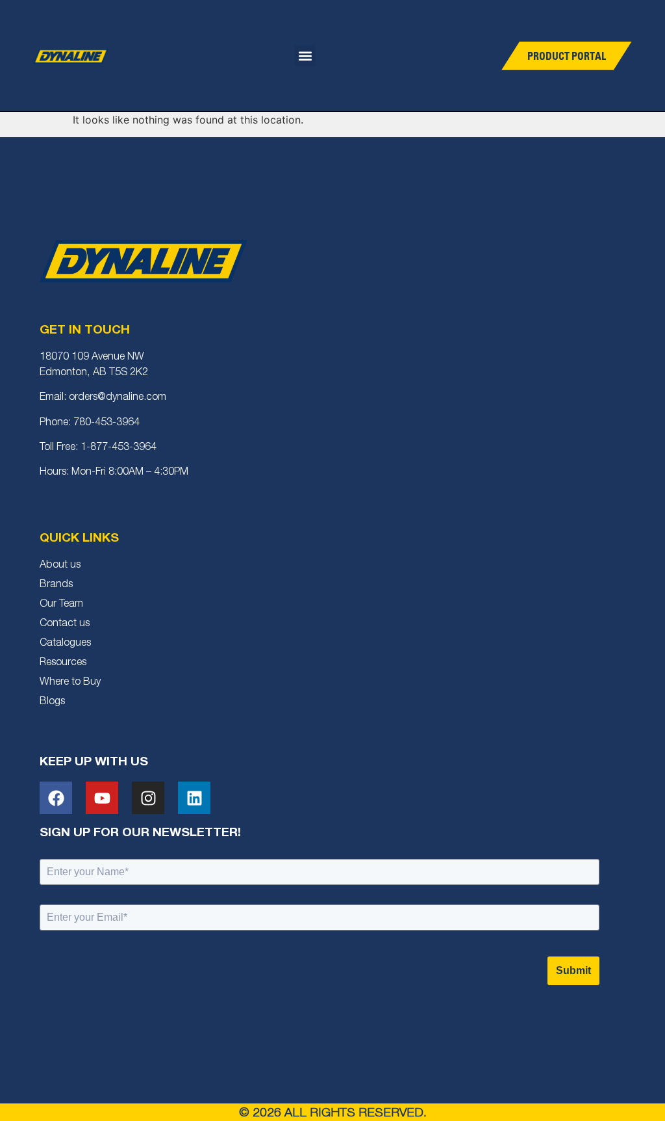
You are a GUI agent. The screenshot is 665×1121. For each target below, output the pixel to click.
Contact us (65, 624)
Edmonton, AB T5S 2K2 (94, 373)
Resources (63, 663)
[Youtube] (102, 798)
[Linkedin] (194, 798)
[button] (305, 55)
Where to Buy (70, 683)
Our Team (61, 605)
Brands (56, 585)
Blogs (52, 702)
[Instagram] (148, 798)
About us (60, 565)
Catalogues (65, 644)
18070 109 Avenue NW (92, 357)
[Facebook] (56, 798)
